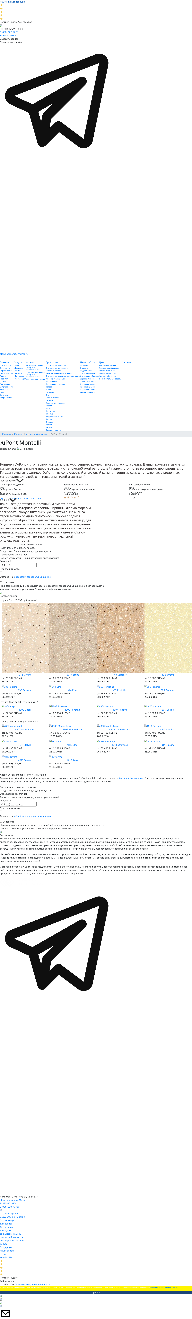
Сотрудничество (7, 387)
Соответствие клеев (33, 370)
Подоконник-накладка (55, 384)
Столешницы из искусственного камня (63, 376)
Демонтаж (19, 373)
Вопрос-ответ (6, 398)
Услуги (18, 362)
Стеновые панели (53, 371)
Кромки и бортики (107, 376)
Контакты (126, 362)
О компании (5, 365)
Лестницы (50, 425)
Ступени (49, 422)
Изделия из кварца (88, 389)
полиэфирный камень (12, 1240)
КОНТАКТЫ (6, 1257)
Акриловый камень (34, 365)
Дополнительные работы (110, 379)
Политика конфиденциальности (32, 1284)
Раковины (50, 392)
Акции (3, 376)
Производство (6, 373)
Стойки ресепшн (87, 373)
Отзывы (3, 381)
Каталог (30, 362)
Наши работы (87, 362)
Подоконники (51, 381)
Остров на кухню (87, 384)
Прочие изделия (87, 387)
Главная (4, 362)
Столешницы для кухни (56, 365)
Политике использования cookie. (163, 1287)
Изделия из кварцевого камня (59, 373)
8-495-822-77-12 (9, 32)
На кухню (84, 365)
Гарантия (4, 379)
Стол (48, 395)
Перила (49, 427)
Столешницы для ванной (57, 368)
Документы (5, 368)
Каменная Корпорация (131, 778)
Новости (4, 389)
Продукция (52, 362)
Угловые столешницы (55, 379)
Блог (2, 392)
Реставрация (20, 379)
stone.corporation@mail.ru (14, 353)
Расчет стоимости (107, 371)
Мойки (48, 389)
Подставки (50, 411)
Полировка (19, 376)
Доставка (18, 368)
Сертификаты (6, 371)
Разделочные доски (54, 416)
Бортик (49, 419)
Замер (17, 365)
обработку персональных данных (32, 576)
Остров (49, 387)
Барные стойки (52, 398)
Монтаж (18, 371)
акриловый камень (10, 1233)
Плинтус (49, 414)
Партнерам (5, 384)
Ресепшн (49, 400)
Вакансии (4, 395)
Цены (102, 362)
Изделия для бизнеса (55, 403)
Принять (96, 1292)
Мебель (49, 406)
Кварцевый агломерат (36, 379)
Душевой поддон (53, 430)
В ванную (84, 368)
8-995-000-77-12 (9, 35)
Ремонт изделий (87, 392)
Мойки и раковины (107, 373)
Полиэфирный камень (35, 372)
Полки (48, 408)
